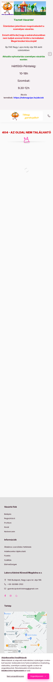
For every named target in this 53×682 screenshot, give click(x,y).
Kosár (6, 527)
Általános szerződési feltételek (17, 547)
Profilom (7, 523)
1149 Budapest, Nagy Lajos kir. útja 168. (24, 580)
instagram (11, 596)
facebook (5, 596)
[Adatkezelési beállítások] (16, 596)
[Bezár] (50, 54)
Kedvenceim (9, 531)
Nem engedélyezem (15, 676)
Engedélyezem (37, 676)
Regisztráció (9, 518)
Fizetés (7, 555)
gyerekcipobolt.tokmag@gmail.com (22, 588)
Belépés (7, 514)
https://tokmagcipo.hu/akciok (29, 97)
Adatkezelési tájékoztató (15, 551)
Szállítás (7, 560)
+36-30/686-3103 (49, 116)
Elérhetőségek (10, 564)
